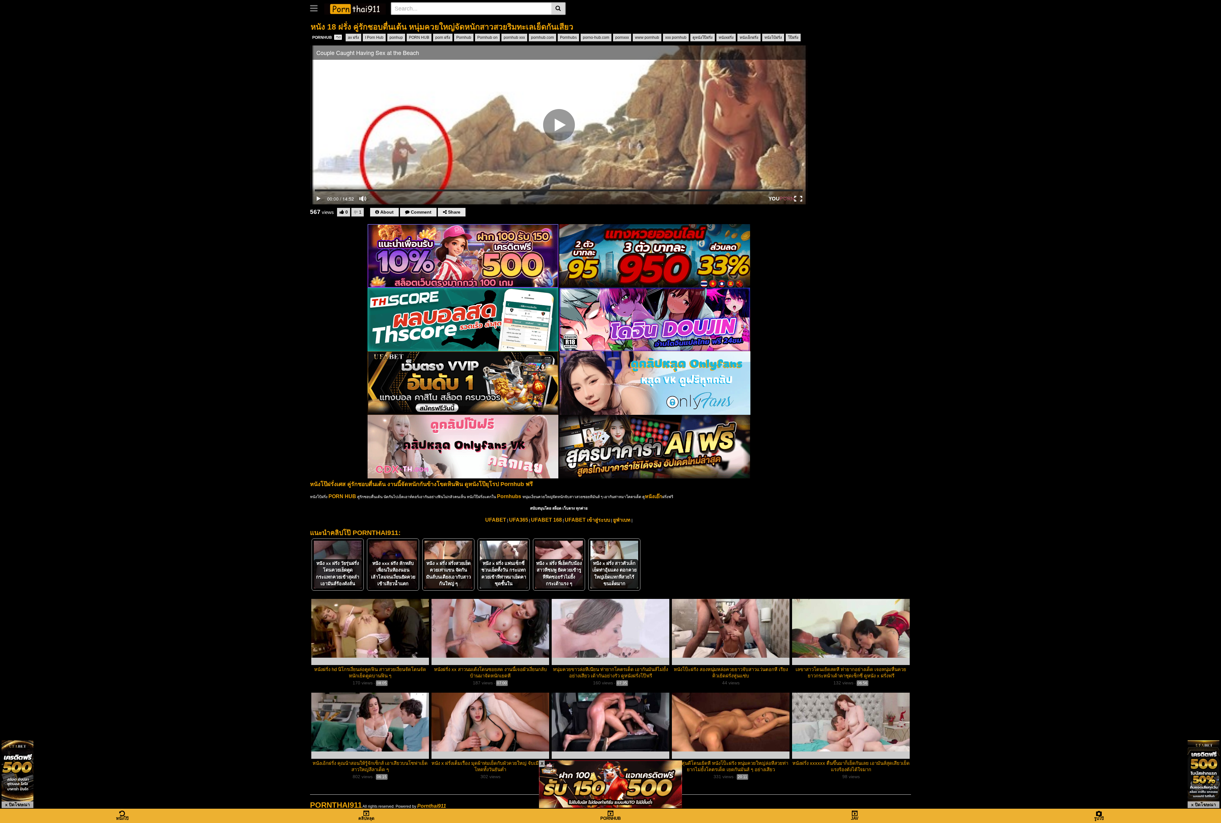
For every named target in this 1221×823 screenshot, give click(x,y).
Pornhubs (568, 37)
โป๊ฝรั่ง (793, 37)
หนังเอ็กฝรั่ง (749, 37)
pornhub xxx (514, 37)
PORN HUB (419, 37)
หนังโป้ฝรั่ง (773, 37)
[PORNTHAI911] (355, 8)
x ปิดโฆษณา (17, 804)
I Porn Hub (374, 37)
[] (558, 8)
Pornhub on (487, 37)
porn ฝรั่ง (442, 37)
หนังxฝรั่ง (726, 37)
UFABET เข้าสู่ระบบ (587, 520)
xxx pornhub (675, 37)
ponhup (396, 37)
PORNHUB (326, 37)
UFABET (495, 520)
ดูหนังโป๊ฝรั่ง (703, 37)
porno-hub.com (596, 37)
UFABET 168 (546, 520)
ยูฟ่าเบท (622, 520)
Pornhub (463, 37)
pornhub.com (542, 37)
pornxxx (622, 37)
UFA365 (518, 520)
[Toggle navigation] (316, 7)
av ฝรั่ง (353, 37)
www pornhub (647, 37)
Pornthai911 (431, 806)
